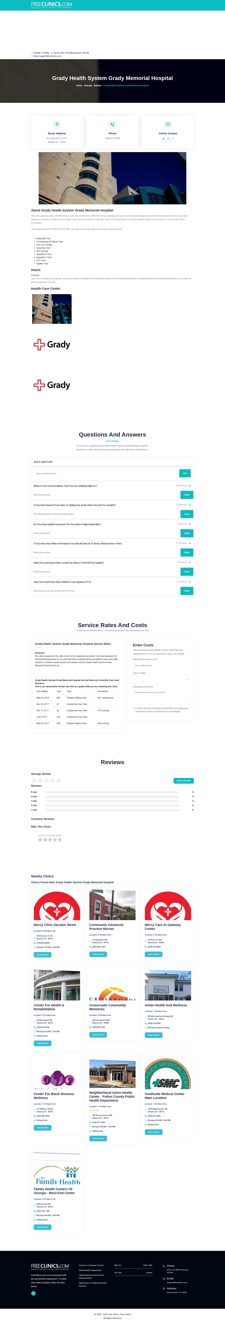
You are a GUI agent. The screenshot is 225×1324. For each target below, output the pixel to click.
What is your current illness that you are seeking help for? (65, 486)
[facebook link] (33, 1293)
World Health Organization (90, 1270)
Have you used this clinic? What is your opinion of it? (62, 582)
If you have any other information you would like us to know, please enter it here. (78, 543)
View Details (42, 955)
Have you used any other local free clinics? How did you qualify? (69, 562)
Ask (185, 473)
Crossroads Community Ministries (107, 1007)
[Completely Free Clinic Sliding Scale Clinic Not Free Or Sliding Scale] (161, 679)
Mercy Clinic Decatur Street (55, 925)
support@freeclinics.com (50, 56)
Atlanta (97, 85)
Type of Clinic (139, 673)
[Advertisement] (112, 30)
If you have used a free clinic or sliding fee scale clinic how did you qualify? (75, 505)
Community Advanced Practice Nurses (106, 927)
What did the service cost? (145, 659)
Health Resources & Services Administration (91, 1276)
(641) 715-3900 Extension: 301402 (74, 53)
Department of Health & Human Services (93, 1284)
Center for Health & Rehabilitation (49, 1007)
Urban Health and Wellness (166, 1005)
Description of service (143, 687)
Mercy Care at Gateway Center (163, 927)
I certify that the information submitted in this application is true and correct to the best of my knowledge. (162, 710)
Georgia (88, 85)
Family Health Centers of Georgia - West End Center (54, 1191)
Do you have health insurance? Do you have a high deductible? (67, 524)
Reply (186, 495)
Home (79, 85)
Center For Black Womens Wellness (54, 1096)
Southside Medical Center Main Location (165, 1096)
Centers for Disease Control (91, 1265)
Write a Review (184, 780)
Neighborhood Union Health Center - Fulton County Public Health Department (112, 1096)
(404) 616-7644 (112, 138)
